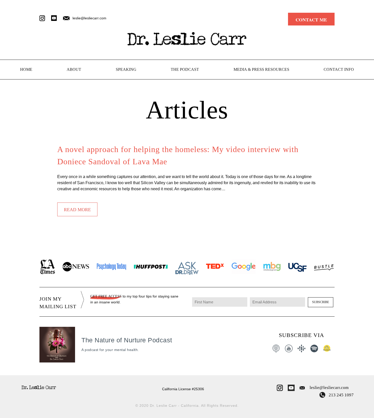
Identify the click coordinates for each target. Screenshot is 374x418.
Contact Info (339, 69)
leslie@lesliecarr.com (329, 387)
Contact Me (311, 19)
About (74, 69)
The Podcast (185, 69)
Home (26, 69)
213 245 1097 (341, 395)
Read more (77, 209)
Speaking (126, 69)
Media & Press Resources (261, 69)
